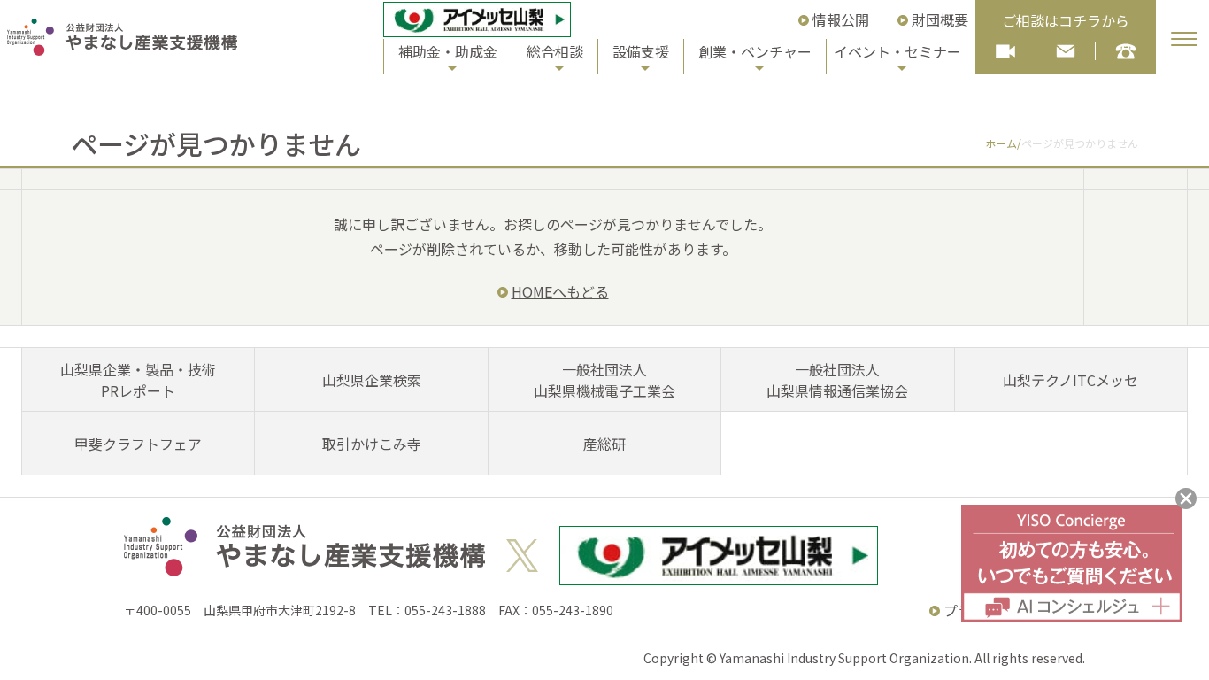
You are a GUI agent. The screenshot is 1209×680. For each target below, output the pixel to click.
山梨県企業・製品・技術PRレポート (138, 380)
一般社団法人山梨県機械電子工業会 (604, 380)
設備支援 (640, 51)
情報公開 (840, 19)
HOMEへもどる (560, 291)
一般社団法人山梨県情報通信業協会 (837, 380)
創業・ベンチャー (755, 51)
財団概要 (940, 19)
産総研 (604, 443)
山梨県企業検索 (371, 379)
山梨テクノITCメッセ (1070, 379)
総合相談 (555, 51)
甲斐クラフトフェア (138, 443)
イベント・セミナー (897, 51)
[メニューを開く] (1184, 39)
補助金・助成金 (447, 51)
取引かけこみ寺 (371, 443)
